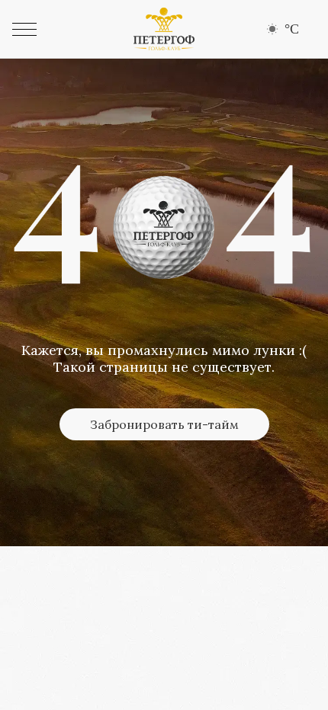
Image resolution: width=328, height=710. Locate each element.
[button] (24, 29)
